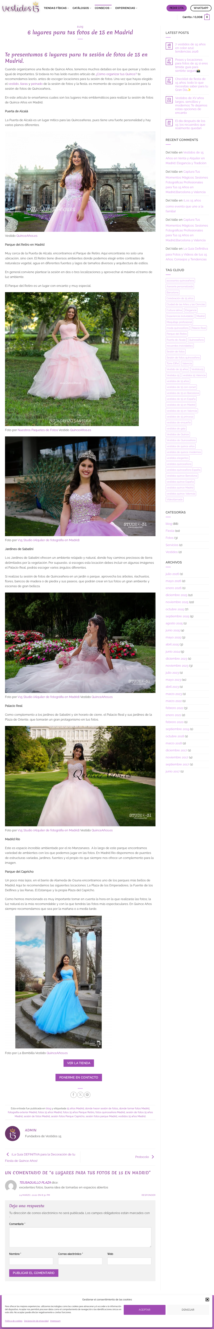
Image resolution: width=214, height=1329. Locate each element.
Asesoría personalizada (180, 286)
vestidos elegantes (177, 457)
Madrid (200, 316)
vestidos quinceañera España (183, 469)
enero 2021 (173, 715)
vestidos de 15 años (178, 381)
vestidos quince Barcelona (182, 475)
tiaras (24, 84)
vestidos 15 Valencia (194, 375)
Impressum (55, 1321)
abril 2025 (172, 644)
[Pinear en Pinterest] (87, 1095)
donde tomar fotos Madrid (134, 1108)
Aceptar (144, 1309)
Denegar (188, 1309)
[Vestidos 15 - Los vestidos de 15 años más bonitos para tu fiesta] (21, 7)
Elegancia (190, 310)
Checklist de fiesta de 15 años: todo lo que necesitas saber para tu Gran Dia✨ (191, 84)
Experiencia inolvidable (180, 316)
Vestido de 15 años (177, 369)
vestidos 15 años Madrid (131, 1116)
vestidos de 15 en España (181, 398)
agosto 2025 (174, 623)
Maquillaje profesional (179, 322)
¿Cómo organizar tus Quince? (116, 74)
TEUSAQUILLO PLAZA (35, 1182)
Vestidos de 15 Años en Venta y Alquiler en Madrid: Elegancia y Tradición (186, 158)
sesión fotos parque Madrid (101, 1116)
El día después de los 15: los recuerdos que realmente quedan (190, 124)
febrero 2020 (175, 722)
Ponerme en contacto (78, 1077)
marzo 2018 (174, 743)
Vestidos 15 (173, 375)
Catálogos (81, 8)
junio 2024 (173, 651)
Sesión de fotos (176, 351)
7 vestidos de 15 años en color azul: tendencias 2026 (190, 48)
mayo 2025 (173, 637)
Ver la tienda (78, 1063)
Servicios (172, 545)
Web (110, 1254)
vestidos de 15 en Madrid (181, 404)
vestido (13, 84)
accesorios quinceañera (180, 280)
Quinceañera (196, 339)
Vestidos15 (197, 369)
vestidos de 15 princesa (180, 416)
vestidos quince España (180, 481)
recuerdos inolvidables (180, 345)
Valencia (187, 363)
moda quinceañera (177, 327)
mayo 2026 (173, 581)
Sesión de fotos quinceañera (183, 357)
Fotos (170, 537)
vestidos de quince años (181, 446)
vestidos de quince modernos (184, 452)
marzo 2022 (174, 701)
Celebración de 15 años (180, 298)
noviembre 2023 (177, 665)
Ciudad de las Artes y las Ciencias (186, 304)
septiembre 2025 (177, 616)
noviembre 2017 (177, 757)
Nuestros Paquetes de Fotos (38, 430)
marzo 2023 (174, 694)
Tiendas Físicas (55, 8)
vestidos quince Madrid (180, 487)
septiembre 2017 (177, 764)
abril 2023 (172, 686)
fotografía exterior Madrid (22, 1112)
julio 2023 (172, 672)
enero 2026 (174, 588)
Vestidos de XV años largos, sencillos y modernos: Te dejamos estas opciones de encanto (191, 105)
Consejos (102, 8)
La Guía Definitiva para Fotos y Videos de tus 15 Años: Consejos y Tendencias (187, 254)
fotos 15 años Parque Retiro (78, 1112)
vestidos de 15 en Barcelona (183, 393)
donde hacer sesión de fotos (101, 1108)
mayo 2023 (173, 679)
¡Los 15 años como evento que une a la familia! (184, 206)
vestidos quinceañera (179, 464)
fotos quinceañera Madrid (110, 1112)
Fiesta (170, 530)
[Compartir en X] (80, 1095)
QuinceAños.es (26, 235)
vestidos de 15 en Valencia (182, 410)
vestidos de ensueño (179, 422)
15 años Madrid (75, 1108)
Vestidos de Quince (178, 434)
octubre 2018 (175, 736)
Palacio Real (199, 327)
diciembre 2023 (176, 658)
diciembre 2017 (176, 750)
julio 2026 (172, 574)
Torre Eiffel (173, 363)
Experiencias (125, 8)
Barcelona (172, 292)
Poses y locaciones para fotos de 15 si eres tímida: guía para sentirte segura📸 (191, 65)
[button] (207, 1299)
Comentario (17, 1224)
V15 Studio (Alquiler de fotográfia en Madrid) (49, 540)
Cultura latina (174, 310)
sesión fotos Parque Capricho (68, 1116)
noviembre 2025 (177, 602)
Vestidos (172, 552)
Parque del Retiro (177, 333)
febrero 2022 (174, 708)
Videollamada (175, 499)
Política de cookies (13, 1321)
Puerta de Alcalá (176, 339)
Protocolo (142, 1157)
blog (80, 26)
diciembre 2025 (176, 595)
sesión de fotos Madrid (37, 1116)
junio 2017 (173, 771)
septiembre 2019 (177, 729)
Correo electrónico (70, 1254)
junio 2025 (173, 630)
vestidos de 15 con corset (181, 387)
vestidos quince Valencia (181, 493)
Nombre (15, 1254)
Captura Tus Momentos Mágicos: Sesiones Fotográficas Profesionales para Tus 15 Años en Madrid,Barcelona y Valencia (187, 182)
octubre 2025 (175, 609)
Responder (148, 1195)
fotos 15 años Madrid (50, 1112)
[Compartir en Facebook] (73, 1095)
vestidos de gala (176, 428)
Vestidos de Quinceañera (181, 440)
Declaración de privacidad (36, 1321)
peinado (37, 84)
